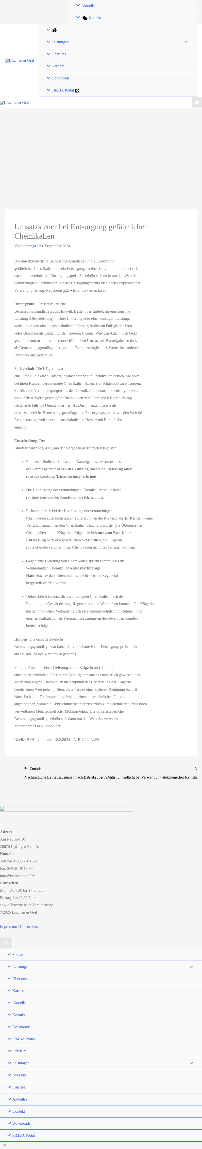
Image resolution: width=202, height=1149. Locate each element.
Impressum (9, 926)
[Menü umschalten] (185, 42)
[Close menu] (6, 943)
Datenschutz (29, 926)
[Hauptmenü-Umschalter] (197, 102)
